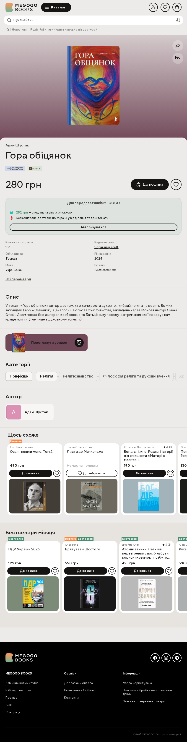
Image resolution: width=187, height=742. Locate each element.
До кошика (153, 184)
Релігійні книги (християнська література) (63, 30)
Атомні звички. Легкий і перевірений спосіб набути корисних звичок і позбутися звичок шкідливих (146, 553)
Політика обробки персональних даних (147, 692)
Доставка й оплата (78, 683)
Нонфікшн (20, 30)
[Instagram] (166, 657)
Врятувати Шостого (82, 549)
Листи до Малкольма (85, 452)
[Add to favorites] (176, 184)
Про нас (11, 698)
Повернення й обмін (79, 690)
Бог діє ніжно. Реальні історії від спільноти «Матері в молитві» (148, 456)
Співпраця (12, 712)
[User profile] (153, 7)
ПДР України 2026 (24, 549)
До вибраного (94, 473)
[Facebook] (155, 657)
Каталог (58, 7)
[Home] (23, 7)
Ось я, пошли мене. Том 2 (31, 452)
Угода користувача (137, 683)
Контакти (71, 698)
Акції (9, 705)
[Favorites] (165, 7)
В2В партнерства (18, 690)
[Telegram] (177, 657)
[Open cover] (93, 85)
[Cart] (177, 7)
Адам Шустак (17, 145)
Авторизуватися (93, 227)
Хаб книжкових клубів (21, 683)
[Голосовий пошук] (178, 20)
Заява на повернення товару (144, 701)
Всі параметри (18, 279)
